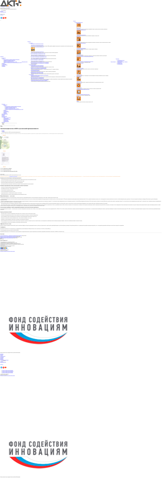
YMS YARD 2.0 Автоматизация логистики (37, 43)
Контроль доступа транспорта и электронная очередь (38, 67)
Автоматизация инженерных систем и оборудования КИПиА (40, 79)
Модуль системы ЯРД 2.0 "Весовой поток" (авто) (38, 53)
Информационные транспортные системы (37, 72)
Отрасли (3, 115)
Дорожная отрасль (79, 69)
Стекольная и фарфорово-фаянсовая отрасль (83, 89)
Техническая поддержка (120, 60)
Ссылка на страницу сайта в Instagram (7, 372)
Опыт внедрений (113, 61)
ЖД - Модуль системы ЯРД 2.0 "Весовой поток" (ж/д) (38, 56)
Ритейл (78, 101)
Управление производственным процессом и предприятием (39, 75)
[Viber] (3, 248)
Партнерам (2, 357)
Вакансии (3, 65)
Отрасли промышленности (79, 22)
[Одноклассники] (5, 248)
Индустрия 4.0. (31, 74)
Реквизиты (3, 66)
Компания (2, 56)
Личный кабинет (6, 118)
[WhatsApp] (4, 248)
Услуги (3, 58)
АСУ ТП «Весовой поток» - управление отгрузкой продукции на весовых (11, 235)
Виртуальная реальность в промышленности (37, 77)
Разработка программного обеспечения (9, 60)
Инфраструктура (79, 76)
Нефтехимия (78, 36)
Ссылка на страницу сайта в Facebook (7, 370)
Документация (119, 62)
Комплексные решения (32, 64)
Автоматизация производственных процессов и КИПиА (39, 80)
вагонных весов (11, 179)
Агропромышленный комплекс (81, 43)
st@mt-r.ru (1, 11)
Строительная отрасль (80, 49)
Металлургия (78, 23)
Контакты (126, 61)
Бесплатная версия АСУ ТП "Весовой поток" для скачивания (40, 62)
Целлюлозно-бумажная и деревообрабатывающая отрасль (85, 56)
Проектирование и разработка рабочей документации (11, 59)
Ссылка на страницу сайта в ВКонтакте (7, 371)
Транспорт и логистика (80, 68)
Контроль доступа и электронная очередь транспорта (8, 236)
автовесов (7, 179)
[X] (2, 248)
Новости (3, 63)
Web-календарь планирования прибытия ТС (37, 46)
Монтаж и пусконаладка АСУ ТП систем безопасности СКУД (13, 62)
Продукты (29, 41)
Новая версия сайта (24, 61)
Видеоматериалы (6, 121)
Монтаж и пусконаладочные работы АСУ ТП (10, 61)
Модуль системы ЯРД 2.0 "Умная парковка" (37, 59)
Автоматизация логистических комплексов (37, 65)
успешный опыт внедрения (13, 176)
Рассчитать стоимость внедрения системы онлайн (7, 251)
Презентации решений (120, 61)
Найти (1, 126)
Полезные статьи (119, 63)
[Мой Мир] (6, 248)
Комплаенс (2, 359)
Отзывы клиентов (6, 111)
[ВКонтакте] (0, 248)
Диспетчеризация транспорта (35, 70)
